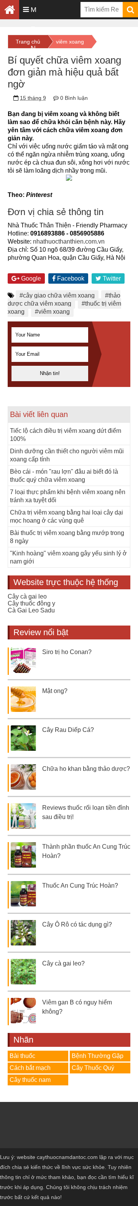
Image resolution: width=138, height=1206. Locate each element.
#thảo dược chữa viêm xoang (64, 299)
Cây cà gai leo (27, 596)
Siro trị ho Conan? (67, 652)
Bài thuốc (22, 1056)
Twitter (111, 278)
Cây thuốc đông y (31, 603)
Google (30, 278)
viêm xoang (70, 42)
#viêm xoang (52, 311)
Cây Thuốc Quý (93, 1068)
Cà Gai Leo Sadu (31, 610)
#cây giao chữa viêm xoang (57, 295)
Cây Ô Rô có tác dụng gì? (77, 924)
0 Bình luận (74, 98)
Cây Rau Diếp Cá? (68, 730)
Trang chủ (28, 42)
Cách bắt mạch (30, 1068)
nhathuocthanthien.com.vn (69, 241)
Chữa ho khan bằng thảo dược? (86, 768)
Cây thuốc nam (30, 1079)
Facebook (70, 278)
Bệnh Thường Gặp (97, 1056)
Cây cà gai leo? (63, 963)
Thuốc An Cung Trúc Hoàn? (80, 885)
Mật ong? (54, 691)
